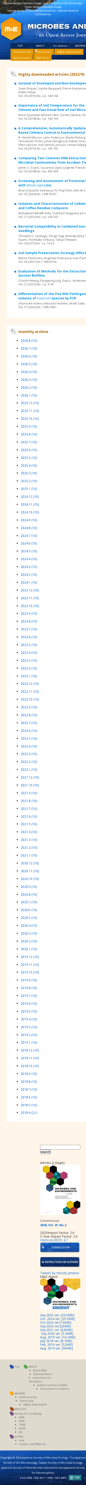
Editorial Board (42, 1374)
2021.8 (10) (29, 801)
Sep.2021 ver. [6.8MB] (56, 1330)
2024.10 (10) (30, 512)
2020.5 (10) (29, 917)
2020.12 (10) (30, 863)
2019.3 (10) (29, 1027)
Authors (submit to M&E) (52, 1385)
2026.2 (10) (29, 387)
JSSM (22, 1421)
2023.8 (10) (29, 621)
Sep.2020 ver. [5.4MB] (57, 1333)
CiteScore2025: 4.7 (54, 1240)
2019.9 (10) (29, 980)
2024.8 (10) (29, 528)
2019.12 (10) (30, 957)
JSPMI (22, 1428)
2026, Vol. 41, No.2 (53, 1225)
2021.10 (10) (30, 785)
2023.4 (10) (29, 652)
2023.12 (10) (30, 590)
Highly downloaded (69, 51)
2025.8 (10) (29, 434)
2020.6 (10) (29, 910)
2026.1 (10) (29, 395)
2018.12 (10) (30, 1050)
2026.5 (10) (29, 364)
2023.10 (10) (30, 606)
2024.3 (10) (29, 566)
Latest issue (44, 51)
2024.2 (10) (29, 574)
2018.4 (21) (29, 1112)
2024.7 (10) (29, 535)
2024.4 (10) (29, 559)
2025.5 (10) (29, 457)
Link (21, 1440)
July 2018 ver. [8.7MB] (56, 1341)
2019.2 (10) (29, 1035)
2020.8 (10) (29, 894)
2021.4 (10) (29, 832)
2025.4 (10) (29, 465)
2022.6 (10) (29, 730)
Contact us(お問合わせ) (32, 1444)
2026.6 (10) (29, 356)
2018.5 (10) (29, 1105)
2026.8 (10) (29, 340)
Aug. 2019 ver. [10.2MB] (57, 1337)
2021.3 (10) (29, 839)
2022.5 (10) (29, 738)
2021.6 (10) (29, 816)
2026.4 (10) (29, 372)
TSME (22, 1424)
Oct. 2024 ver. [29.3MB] (57, 1319)
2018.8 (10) (29, 1081)
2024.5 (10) (29, 551)
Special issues (21, 57)
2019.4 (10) (29, 1019)
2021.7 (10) (29, 808)
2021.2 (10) (29, 847)
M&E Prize (42, 57)
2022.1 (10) (29, 769)
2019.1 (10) (29, 1042)
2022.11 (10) (30, 691)
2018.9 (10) (29, 1073)
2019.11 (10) (30, 964)
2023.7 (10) (29, 629)
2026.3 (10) (29, 379)
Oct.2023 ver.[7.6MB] (55, 1322)
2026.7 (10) (29, 348)
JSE (20, 1432)
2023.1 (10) (29, 676)
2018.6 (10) (29, 1097)
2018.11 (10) (30, 1058)
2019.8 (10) (29, 988)
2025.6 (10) (29, 450)
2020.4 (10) (29, 925)
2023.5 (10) (29, 645)
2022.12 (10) (30, 683)
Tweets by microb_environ (59, 1273)
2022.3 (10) (29, 754)
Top (17, 1366)
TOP (20, 45)
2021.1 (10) (29, 855)
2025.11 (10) (30, 410)
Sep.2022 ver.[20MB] (55, 1326)
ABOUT (40, 45)
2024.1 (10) (29, 582)
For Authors (60, 45)
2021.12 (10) (30, 777)
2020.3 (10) (29, 933)
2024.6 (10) (29, 543)
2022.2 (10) (29, 761)
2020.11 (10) (30, 871)
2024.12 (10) (30, 496)
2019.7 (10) (29, 995)
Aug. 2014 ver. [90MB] (56, 1348)
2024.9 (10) (29, 520)
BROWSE (80, 45)
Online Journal (22, 51)
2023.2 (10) (29, 668)
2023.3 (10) (29, 660)
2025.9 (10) (29, 426)
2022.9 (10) (29, 707)
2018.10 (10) (30, 1066)
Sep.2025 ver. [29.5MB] (57, 1315)
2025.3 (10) (29, 473)
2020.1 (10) (29, 949)
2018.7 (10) (29, 1089)
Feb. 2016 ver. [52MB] (56, 1344)
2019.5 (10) (29, 1011)
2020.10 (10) (30, 879)
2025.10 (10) (30, 418)
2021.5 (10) (29, 824)
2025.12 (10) (30, 403)
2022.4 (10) (29, 746)
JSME (22, 1417)
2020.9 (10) (29, 886)
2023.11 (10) (30, 598)
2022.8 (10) (29, 715)
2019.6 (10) (29, 1003)
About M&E (40, 1370)
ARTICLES (20, 1409)
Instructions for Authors (54, 1388)
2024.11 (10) (30, 504)
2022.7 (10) (29, 723)
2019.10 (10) (30, 972)
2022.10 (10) (30, 699)
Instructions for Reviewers (40, 1379)
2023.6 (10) (29, 637)
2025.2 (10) (29, 481)
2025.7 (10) (29, 442)
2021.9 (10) (29, 793)
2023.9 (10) (29, 613)
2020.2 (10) (29, 941)
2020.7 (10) (29, 902)
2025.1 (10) (29, 488)
